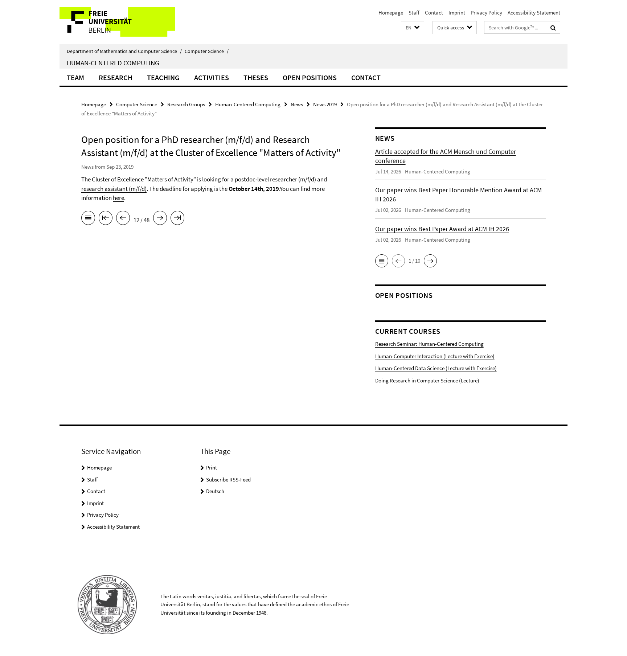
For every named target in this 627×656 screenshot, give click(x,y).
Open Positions (310, 77)
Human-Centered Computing (113, 62)
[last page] (177, 219)
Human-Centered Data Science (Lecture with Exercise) (436, 368)
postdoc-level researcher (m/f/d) (275, 179)
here (118, 198)
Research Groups (186, 104)
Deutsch (215, 491)
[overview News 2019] (88, 219)
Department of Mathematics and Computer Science (124, 51)
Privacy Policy (486, 12)
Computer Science (207, 51)
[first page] (105, 219)
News (297, 104)
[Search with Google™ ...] (553, 27)
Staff (414, 12)
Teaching (163, 77)
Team (75, 77)
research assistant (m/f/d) (114, 189)
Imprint (456, 12)
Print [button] (211, 467)
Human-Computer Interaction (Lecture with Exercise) (435, 356)
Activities (211, 77)
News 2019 (325, 104)
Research (115, 77)
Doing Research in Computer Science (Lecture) (427, 380)
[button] (412, 27)
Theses (255, 77)
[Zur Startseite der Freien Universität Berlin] (120, 22)
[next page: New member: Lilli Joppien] (160, 219)
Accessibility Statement (534, 12)
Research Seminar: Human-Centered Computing (429, 343)
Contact (434, 12)
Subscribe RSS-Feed (228, 479)
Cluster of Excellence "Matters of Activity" (144, 179)
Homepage (390, 12)
